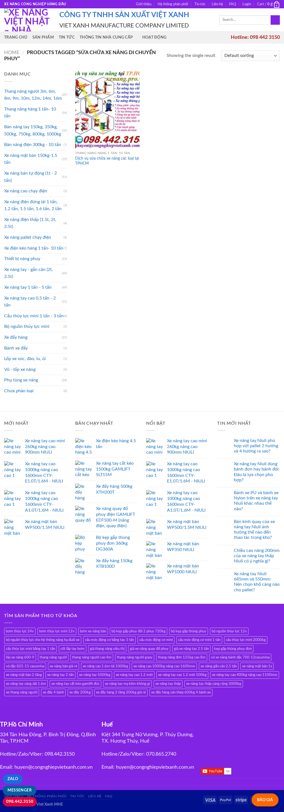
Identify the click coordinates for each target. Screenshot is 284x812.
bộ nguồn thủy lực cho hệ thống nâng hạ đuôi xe (43, 640)
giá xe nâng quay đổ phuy (149, 648)
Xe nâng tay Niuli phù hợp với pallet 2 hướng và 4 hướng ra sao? (256, 445)
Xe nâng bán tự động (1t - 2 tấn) (30, 177)
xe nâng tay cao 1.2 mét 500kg (182, 675)
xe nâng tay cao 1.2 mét (134, 675)
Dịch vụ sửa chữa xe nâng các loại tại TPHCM (107, 161)
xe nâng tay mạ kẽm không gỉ (127, 683)
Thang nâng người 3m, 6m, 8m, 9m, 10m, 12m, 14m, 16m (33, 95)
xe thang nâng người (21, 692)
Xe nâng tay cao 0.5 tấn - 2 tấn (30, 302)
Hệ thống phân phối (173, 4)
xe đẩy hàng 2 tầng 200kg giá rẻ (121, 692)
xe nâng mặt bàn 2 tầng (24, 675)
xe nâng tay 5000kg (94, 675)
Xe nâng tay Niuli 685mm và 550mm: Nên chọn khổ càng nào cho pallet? (257, 582)
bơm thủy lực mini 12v (57, 631)
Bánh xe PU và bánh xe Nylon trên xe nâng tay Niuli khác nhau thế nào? (256, 501)
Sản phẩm (43, 37)
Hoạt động (154, 37)
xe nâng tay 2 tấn (60, 675)
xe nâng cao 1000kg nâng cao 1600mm (164, 666)
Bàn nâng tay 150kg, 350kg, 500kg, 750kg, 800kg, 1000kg (32, 130)
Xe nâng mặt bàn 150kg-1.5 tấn (30, 159)
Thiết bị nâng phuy (22, 259)
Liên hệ (217, 4)
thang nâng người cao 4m (91, 657)
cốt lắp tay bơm (72, 648)
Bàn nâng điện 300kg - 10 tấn (32, 144)
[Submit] (275, 20)
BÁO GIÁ (265, 800)
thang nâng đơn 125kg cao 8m (182, 657)
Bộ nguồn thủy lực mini (26, 326)
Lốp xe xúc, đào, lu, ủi (25, 358)
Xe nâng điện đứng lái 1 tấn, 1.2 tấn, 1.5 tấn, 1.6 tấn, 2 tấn (33, 205)
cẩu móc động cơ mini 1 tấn (199, 640)
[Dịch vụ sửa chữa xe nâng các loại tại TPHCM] (107, 109)
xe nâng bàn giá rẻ (63, 666)
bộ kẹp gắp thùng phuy (188, 631)
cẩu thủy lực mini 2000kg (246, 640)
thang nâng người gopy (135, 657)
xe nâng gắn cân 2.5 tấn (219, 666)
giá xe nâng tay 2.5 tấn (191, 648)
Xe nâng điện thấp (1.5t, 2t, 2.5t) (30, 223)
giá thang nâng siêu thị (107, 648)
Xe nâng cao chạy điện (25, 191)
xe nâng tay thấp (168, 683)
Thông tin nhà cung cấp (106, 37)
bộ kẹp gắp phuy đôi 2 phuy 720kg (138, 631)
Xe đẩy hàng (15, 337)
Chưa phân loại (19, 391)
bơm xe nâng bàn (93, 631)
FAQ (232, 4)
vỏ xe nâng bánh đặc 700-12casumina (240, 657)
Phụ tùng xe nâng (21, 380)
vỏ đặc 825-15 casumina (25, 666)
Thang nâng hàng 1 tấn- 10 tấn (30, 113)
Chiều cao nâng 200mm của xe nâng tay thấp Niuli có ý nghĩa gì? (257, 555)
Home (11, 52)
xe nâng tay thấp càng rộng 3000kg (213, 683)
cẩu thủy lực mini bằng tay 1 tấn (30, 648)
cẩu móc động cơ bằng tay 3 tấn (109, 640)
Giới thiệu (143, 4)
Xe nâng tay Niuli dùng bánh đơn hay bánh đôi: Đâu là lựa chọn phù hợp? (257, 472)
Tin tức (200, 4)
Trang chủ (15, 37)
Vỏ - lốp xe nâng (20, 369)
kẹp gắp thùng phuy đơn (233, 648)
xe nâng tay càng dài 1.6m (26, 683)
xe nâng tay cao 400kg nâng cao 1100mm (244, 675)
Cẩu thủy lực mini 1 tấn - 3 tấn (34, 316)
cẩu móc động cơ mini (156, 640)
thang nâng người (53, 657)
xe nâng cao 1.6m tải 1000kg (105, 666)
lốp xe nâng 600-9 (20, 657)
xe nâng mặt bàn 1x (257, 666)
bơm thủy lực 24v (20, 631)
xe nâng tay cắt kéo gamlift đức (75, 683)
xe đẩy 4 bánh (53, 692)
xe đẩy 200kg (80, 692)
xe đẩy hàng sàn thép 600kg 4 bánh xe (181, 692)
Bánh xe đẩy (16, 348)
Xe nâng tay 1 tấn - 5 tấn (28, 287)
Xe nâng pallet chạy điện (27, 237)
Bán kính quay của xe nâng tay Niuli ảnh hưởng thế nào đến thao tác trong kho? (254, 529)
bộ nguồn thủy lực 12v (229, 631)
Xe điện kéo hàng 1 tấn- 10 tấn (33, 248)
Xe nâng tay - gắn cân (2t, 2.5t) (28, 273)
